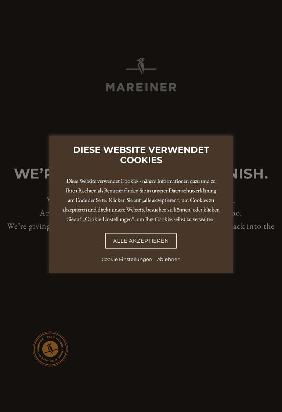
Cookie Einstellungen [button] (127, 259)
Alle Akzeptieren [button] (141, 241)
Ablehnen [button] (169, 259)
